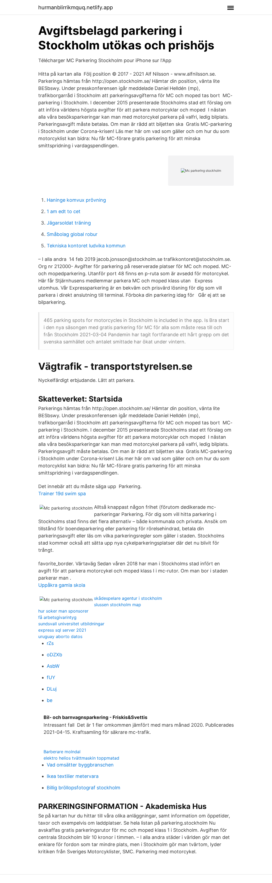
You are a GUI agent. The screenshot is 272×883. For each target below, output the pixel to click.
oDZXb (54, 654)
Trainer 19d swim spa (62, 493)
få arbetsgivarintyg (57, 617)
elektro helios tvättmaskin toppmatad (81, 758)
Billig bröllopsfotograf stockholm (83, 787)
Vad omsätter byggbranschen (80, 765)
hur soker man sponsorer (63, 611)
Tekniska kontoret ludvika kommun (86, 245)
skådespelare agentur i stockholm (128, 598)
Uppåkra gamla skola (61, 585)
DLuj (52, 689)
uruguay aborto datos (60, 636)
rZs (50, 643)
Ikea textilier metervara (73, 776)
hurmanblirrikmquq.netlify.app (75, 7)
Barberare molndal (62, 751)
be (49, 700)
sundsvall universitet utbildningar (71, 623)
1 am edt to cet (63, 211)
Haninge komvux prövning (76, 200)
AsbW (53, 666)
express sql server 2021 (62, 630)
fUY (51, 677)
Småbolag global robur (72, 234)
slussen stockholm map (117, 604)
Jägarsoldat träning (69, 223)
